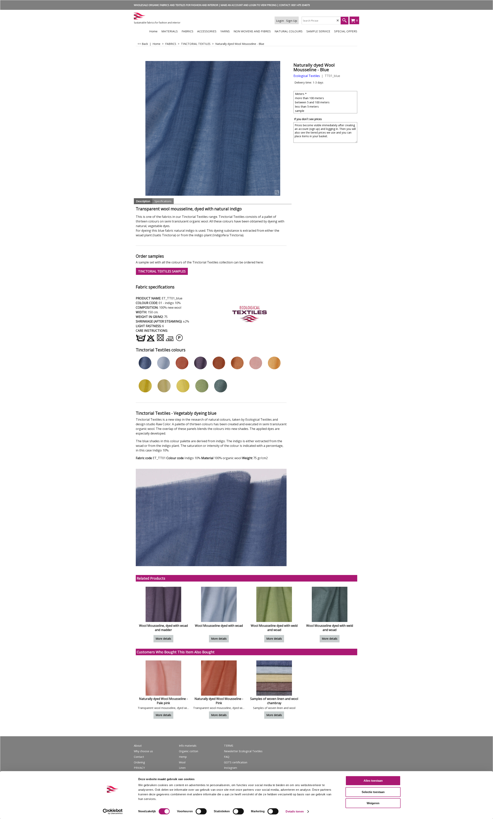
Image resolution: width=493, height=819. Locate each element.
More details (163, 638)
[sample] (326, 111)
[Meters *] (326, 94)
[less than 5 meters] (326, 106)
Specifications (163, 201)
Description (143, 201)
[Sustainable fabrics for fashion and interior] (163, 16)
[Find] (344, 20)
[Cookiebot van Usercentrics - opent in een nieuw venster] (113, 811)
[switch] (201, 811)
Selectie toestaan (373, 792)
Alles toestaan (373, 780)
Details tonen (295, 811)
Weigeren (373, 803)
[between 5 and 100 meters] (326, 102)
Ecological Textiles (306, 76)
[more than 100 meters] (326, 98)
